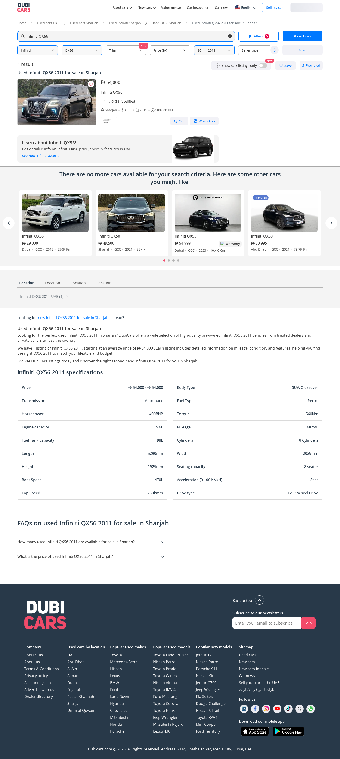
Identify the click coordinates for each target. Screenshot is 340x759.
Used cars (247, 654)
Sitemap (246, 647)
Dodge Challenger (211, 703)
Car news (247, 675)
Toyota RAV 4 (164, 689)
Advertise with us (39, 689)
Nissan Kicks (206, 675)
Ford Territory (208, 731)
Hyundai (117, 703)
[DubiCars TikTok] (288, 708)
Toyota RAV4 (206, 717)
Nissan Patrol (164, 661)
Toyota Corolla (165, 703)
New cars (247, 661)
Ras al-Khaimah (80, 696)
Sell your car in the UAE (259, 682)
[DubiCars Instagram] (266, 708)
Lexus (115, 675)
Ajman (72, 675)
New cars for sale (254, 668)
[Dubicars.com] (45, 615)
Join (308, 623)
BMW (114, 682)
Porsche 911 (206, 668)
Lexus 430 (161, 731)
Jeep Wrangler (165, 717)
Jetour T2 (204, 654)
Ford (114, 689)
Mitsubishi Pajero (168, 724)
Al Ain (72, 668)
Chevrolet (118, 710)
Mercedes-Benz (123, 661)
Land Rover (120, 696)
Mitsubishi (119, 717)
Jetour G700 (206, 682)
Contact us (33, 654)
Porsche (117, 731)
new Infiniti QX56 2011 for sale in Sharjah (73, 317)
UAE (70, 654)
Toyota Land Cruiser (170, 654)
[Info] (217, 65)
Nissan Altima (165, 682)
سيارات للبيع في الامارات (258, 689)
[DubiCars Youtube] (277, 708)
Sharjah (74, 703)
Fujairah (74, 689)
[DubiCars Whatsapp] (310, 708)
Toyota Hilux (164, 710)
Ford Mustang (165, 696)
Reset (302, 50)
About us (32, 661)
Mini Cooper (206, 724)
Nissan (116, 668)
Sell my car (274, 7)
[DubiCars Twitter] (299, 708)
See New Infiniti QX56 (39, 155)
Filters (260, 36)
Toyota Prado (164, 668)
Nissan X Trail (207, 710)
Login (306, 7)
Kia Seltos (204, 696)
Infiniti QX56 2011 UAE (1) (42, 296)
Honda (116, 724)
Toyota (116, 654)
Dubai (72, 682)
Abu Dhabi (76, 661)
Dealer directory (38, 696)
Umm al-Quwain (81, 710)
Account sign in (37, 682)
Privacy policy (36, 675)
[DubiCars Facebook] (255, 709)
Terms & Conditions (41, 668)
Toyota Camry (165, 675)
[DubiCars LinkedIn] (244, 708)
